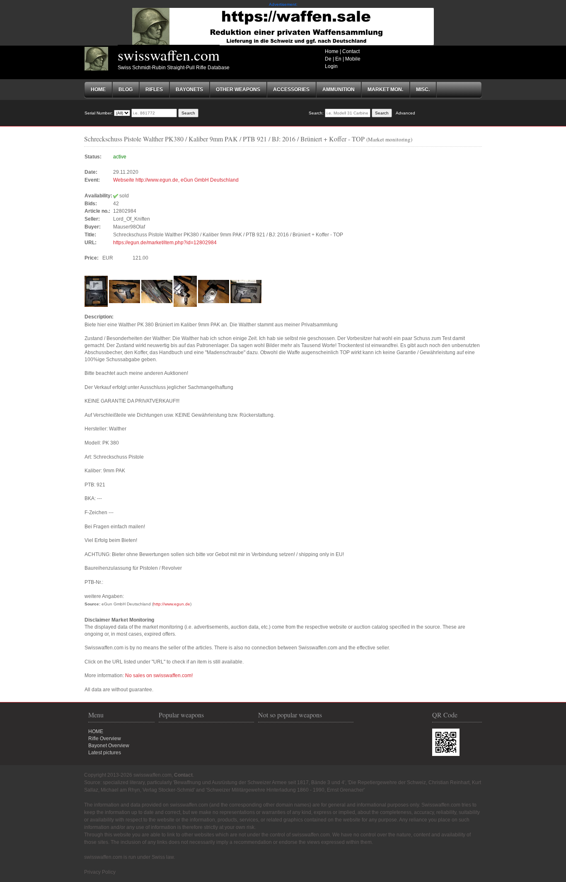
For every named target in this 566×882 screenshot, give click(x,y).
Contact (351, 51)
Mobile (352, 59)
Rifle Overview (104, 738)
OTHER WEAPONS (238, 89)
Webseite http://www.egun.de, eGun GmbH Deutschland (176, 180)
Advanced (405, 113)
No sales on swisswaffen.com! (159, 675)
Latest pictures (104, 753)
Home (332, 51)
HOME (95, 731)
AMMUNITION (338, 89)
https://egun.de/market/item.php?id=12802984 (165, 242)
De (328, 59)
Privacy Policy (100, 872)
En (338, 59)
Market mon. (385, 89)
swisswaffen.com (169, 55)
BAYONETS (189, 89)
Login (331, 66)
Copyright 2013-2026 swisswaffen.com (128, 775)
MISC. (423, 89)
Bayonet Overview (108, 745)
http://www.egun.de (171, 604)
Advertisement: (283, 4)
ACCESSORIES (291, 89)
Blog (126, 89)
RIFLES (154, 89)
